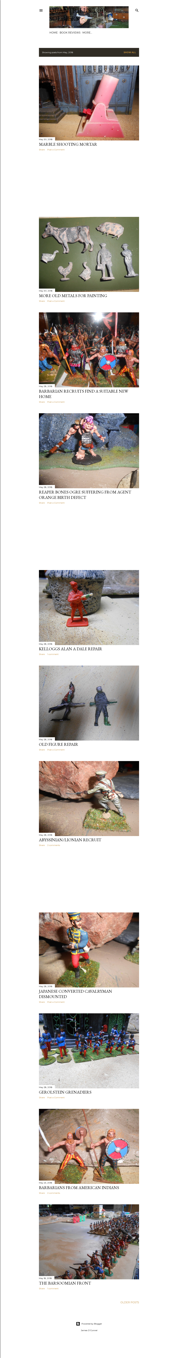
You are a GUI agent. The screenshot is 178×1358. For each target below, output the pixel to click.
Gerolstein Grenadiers (65, 1092)
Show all (130, 52)
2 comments (53, 845)
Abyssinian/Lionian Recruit (70, 839)
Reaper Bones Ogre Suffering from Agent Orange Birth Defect (85, 494)
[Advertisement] (89, 184)
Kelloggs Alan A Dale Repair (70, 648)
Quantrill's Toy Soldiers (76, 14)
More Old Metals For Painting (73, 295)
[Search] (137, 9)
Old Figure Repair (58, 744)
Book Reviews (70, 32)
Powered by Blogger (92, 1323)
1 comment (53, 654)
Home (53, 32)
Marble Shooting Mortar (68, 144)
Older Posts (129, 1302)
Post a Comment (56, 149)
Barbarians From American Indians (79, 1187)
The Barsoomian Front (65, 1283)
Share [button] (42, 149)
